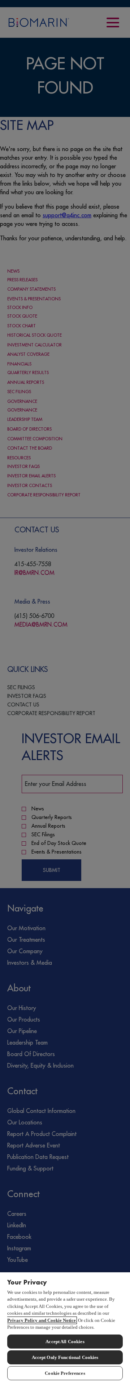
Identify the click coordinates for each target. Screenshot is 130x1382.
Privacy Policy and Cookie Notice (41, 1320)
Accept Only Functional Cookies (65, 1357)
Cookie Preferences (65, 1373)
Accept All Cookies (65, 1341)
